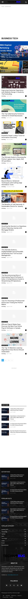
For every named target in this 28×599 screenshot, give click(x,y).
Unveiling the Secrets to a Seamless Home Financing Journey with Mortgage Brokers (13, 228)
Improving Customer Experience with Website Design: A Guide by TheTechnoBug (12, 92)
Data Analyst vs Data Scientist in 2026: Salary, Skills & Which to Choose (17, 417)
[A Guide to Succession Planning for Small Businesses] (11, 67)
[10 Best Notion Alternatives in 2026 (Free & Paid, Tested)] (5, 410)
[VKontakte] (21, 585)
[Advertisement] (14, 22)
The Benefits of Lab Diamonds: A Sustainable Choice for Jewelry (12, 205)
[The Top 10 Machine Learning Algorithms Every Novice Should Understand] (14, 339)
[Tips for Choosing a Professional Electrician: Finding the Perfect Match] (14, 292)
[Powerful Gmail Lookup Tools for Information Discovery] (14, 127)
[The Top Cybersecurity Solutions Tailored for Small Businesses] (14, 105)
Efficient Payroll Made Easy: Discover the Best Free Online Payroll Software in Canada (11, 326)
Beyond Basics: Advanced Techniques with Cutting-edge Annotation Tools (11, 183)
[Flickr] (14, 585)
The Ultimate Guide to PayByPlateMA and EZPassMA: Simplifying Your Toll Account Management (12, 252)
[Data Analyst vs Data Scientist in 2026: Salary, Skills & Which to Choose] (5, 418)
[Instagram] (17, 585)
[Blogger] (6, 585)
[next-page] (12, 360)
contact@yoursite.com (12, 575)
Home (2, 6)
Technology (4, 87)
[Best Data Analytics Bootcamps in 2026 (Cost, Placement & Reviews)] (5, 432)
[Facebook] (10, 585)
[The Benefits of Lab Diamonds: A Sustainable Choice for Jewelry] (14, 196)
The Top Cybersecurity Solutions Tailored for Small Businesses (12, 115)
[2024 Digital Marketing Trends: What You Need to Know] (14, 51)
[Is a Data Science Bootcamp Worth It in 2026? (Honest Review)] (5, 425)
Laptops (3, 154)
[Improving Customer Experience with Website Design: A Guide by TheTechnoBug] (14, 82)
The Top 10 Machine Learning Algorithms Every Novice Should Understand (12, 350)
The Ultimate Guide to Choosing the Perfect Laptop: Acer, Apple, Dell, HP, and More (13, 159)
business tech (4, 52)
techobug (3, 96)
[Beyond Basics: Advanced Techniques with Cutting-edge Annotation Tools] (14, 172)
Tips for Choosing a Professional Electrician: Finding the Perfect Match (12, 302)
